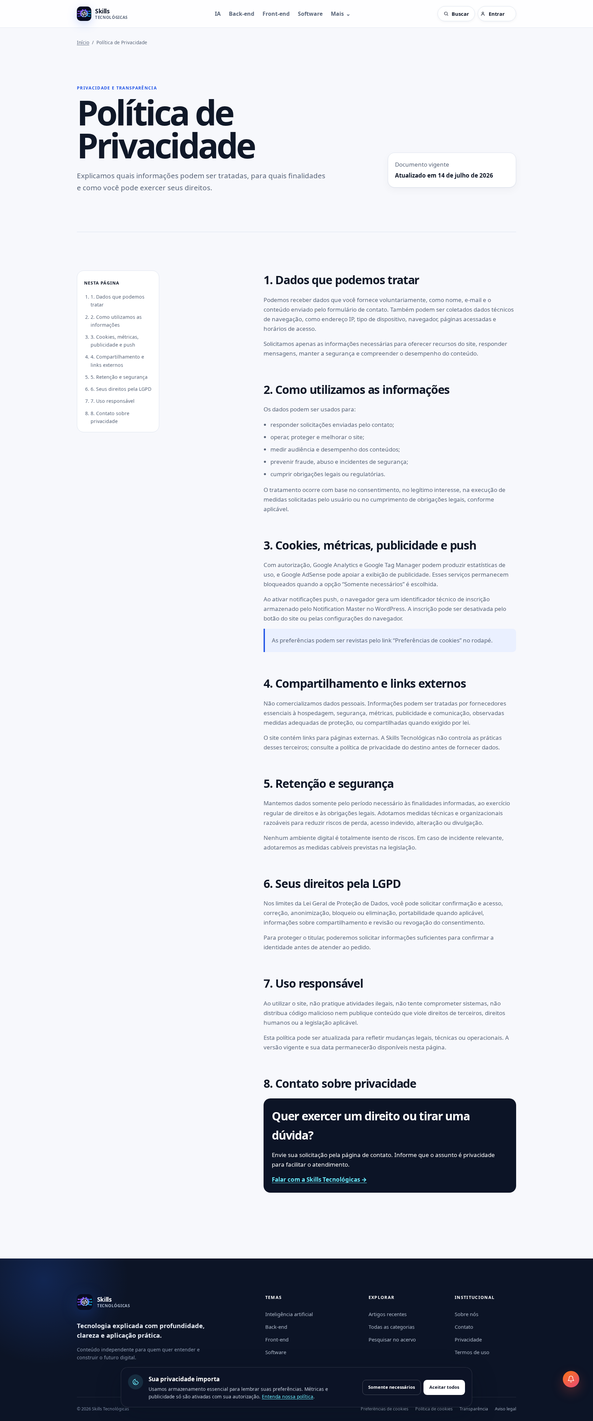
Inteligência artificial (289, 1314)
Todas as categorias (392, 1326)
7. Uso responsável (113, 401)
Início (83, 42)
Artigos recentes (388, 1314)
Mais (340, 13)
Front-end (276, 13)
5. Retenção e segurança (119, 377)
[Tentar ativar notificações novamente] (571, 1379)
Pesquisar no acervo (392, 1339)
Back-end (241, 13)
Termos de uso (472, 1352)
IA (218, 13)
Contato (464, 1326)
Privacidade (468, 1339)
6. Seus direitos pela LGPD (121, 389)
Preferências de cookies (384, 1409)
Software (310, 13)
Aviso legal (505, 1409)
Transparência (474, 1409)
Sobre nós (466, 1314)
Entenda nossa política (287, 1396)
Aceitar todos (444, 1387)
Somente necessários (391, 1387)
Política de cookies (434, 1409)
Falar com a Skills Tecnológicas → (319, 1179)
